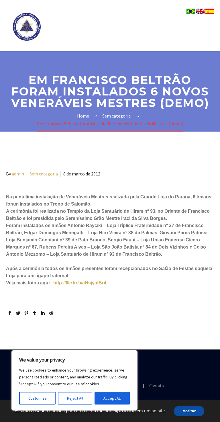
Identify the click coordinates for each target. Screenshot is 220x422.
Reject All (75, 398)
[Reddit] (51, 313)
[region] (74, 380)
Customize (37, 398)
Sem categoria (44, 174)
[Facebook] (9, 313)
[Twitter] (18, 313)
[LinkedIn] (43, 313)
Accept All (112, 398)
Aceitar (189, 411)
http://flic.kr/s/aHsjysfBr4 (79, 282)
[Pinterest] (26, 313)
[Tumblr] (34, 313)
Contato (156, 386)
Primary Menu (209, 27)
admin (18, 174)
